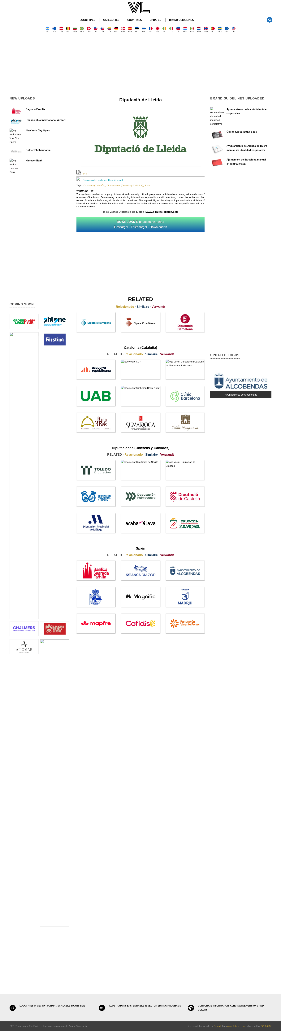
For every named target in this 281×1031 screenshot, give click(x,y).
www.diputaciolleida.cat (161, 211)
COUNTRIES (134, 20)
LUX (185, 32)
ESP (130, 32)
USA (234, 32)
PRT (213, 32)
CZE (102, 32)
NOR (206, 32)
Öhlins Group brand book (242, 131)
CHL (95, 32)
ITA (171, 32)
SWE (220, 32)
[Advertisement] (140, 66)
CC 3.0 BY (266, 1026)
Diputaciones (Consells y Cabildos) (124, 185)
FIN (143, 32)
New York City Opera (38, 130)
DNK (123, 32)
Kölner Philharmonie (38, 150)
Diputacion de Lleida (140, 224)
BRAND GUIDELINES (181, 20)
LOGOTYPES (87, 20)
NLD (199, 32)
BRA (82, 32)
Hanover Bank (34, 160)
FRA (151, 32)
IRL (164, 32)
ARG (47, 32)
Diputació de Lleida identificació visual (103, 180)
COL (109, 32)
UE (227, 32)
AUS (54, 32)
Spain (147, 185)
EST (137, 32)
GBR (157, 32)
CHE (89, 32)
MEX (192, 32)
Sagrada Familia (35, 109)
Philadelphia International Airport (45, 120)
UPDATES (155, 20)
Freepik (218, 1026)
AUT (61, 32)
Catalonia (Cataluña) (94, 185)
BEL (68, 32)
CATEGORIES (111, 20)
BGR (75, 32)
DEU (116, 32)
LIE (178, 32)
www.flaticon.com (236, 1026)
